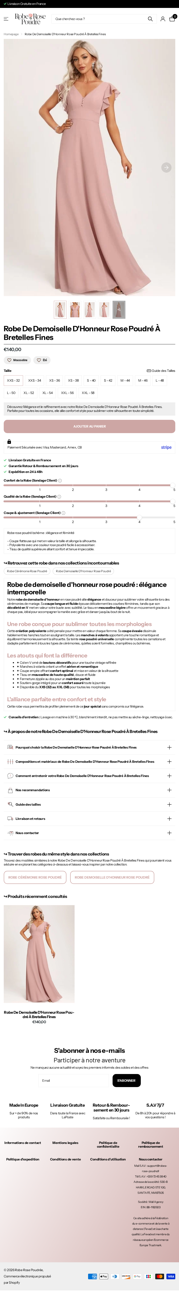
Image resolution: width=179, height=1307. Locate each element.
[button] (166, 167)
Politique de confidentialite (108, 1145)
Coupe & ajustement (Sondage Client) (33, 512)
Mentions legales (65, 1143)
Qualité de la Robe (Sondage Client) (30, 496)
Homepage (11, 34)
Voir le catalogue (6, 19)
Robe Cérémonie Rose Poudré (27, 571)
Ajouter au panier (89, 426)
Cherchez (150, 19)
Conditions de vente (65, 1159)
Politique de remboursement (150, 1145)
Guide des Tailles (163, 371)
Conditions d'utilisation (108, 1159)
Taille (89, 371)
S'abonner (126, 1080)
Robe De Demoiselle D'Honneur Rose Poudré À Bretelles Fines (39, 1014)
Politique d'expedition (22, 1159)
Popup (60, 480)
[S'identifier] (163, 19)
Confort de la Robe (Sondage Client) (31, 480)
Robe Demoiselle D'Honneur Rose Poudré (83, 571)
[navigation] (60, 310)
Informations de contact (22, 1143)
